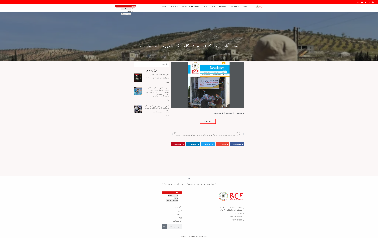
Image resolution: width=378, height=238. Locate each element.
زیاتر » (167, 82)
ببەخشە (133, 6)
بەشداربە (205, 6)
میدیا (213, 6)
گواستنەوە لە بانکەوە (172, 200)
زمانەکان (164, 6)
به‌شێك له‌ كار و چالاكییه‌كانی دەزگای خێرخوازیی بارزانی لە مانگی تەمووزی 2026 (157, 108)
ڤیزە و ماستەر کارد (173, 195)
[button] (237, 144)
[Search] (164, 226)
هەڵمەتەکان (174, 6)
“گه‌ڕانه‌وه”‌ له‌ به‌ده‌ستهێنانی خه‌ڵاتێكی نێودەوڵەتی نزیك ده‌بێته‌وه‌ (157, 75)
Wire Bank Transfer (126, 14)
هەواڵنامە (239, 113)
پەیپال (176, 198)
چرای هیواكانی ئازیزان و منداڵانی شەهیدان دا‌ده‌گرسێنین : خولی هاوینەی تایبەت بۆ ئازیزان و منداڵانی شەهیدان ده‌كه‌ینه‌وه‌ (157, 91)
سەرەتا (245, 6)
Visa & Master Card (126, 9)
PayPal (129, 11)
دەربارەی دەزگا (234, 6)
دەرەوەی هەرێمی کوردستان (190, 6)
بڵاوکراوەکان (222, 6)
